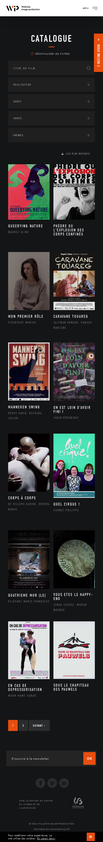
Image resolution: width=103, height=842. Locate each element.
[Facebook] (40, 783)
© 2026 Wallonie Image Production (51, 823)
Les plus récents (78, 153)
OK (90, 837)
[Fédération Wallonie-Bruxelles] (78, 804)
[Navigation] (95, 8)
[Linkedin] (64, 783)
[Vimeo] (52, 783)
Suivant (39, 725)
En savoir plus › (46, 838)
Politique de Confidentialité (51, 829)
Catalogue (51, 38)
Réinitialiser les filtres (52, 53)
